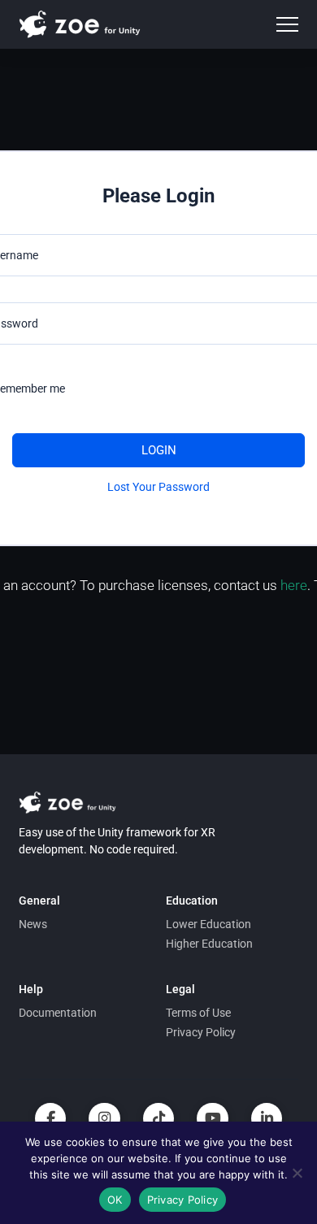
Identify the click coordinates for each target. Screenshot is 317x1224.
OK (115, 1199)
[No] (297, 1173)
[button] (287, 25)
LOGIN (158, 450)
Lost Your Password (158, 486)
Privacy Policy (183, 1199)
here (293, 585)
